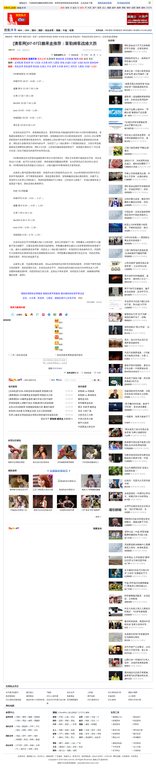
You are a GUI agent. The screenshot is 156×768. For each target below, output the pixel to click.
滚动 (36, 749)
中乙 (38, 726)
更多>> (98, 517)
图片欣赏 (137, 734)
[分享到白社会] (37, 314)
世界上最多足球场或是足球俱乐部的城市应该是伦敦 (33, 415)
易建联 (37, 721)
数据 (38, 739)
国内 (34, 30)
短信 (69, 747)
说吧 (133, 8)
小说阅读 (137, 750)
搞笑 (61, 344)
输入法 (62, 750)
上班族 (90, 692)
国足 (18, 730)
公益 (67, 717)
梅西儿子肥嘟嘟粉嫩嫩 (91, 490)
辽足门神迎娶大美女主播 (43, 490)
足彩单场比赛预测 (110, 37)
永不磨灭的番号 (12, 692)
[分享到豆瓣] (55, 314)
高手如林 (91, 696)
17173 (149, 8)
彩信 (81, 747)
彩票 (71, 30)
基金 (73, 721)
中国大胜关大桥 (85, 419)
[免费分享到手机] (66, 314)
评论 (73, 717)
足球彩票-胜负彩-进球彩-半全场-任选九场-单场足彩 (59, 37)
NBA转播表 (127, 30)
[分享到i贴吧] (60, 314)
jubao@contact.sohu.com (88, 763)
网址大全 (116, 737)
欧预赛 (19, 739)
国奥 (24, 730)
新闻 (62, 8)
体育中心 (10, 712)
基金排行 (137, 717)
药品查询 (137, 721)
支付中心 (41, 756)
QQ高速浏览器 (123, 3)
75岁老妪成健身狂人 (90, 462)
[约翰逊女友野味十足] (18, 501)
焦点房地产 (73, 712)
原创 (93, 734)
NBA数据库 (117, 30)
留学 (93, 730)
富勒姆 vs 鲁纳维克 (87, 395)
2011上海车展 (52, 696)
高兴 (61, 322)
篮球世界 (9, 717)
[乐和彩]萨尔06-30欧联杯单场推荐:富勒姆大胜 (31, 391)
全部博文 (134, 756)
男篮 (24, 721)
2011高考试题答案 (13, 700)
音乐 (93, 721)
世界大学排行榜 (134, 700)
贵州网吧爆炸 (72, 700)
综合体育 (49, 30)
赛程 (24, 717)
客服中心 (67, 756)
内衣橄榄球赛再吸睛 (65, 462)
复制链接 (74, 55)
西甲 (30, 736)
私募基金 (70, 696)
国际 (40, 30)
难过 (61, 328)
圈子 (61, 743)
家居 (99, 8)
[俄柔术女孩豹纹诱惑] (17, 452)
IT (86, 8)
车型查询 (137, 743)
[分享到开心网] (43, 314)
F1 (17, 749)
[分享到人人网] (49, 314)
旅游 (54, 734)
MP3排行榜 (138, 730)
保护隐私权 (86, 756)
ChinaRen (62, 712)
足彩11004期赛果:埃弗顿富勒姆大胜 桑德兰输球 (31, 407)
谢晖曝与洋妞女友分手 (19, 490)
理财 (67, 721)
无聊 (61, 350)
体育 (67, 8)
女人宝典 (137, 747)
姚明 (30, 721)
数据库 (25, 726)
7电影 (49, 692)
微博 (119, 8)
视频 (109, 8)
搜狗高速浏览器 (105, 3)
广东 (79, 743)
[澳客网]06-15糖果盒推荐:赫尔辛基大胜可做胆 (31, 399)
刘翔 (30, 749)
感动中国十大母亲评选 (35, 700)
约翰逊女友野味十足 (19, 510)
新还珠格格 (10, 696)
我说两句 (89, 737)
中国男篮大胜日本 (86, 427)
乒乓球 (19, 745)
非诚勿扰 (111, 696)
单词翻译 (137, 737)
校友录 (98, 737)
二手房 (73, 724)
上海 (73, 743)
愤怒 (61, 339)
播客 (87, 724)
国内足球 (9, 726)
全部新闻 (125, 756)
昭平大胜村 (83, 423)
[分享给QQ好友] (31, 314)
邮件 (114, 8)
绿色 (99, 734)
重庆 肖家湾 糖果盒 (87, 407)
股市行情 (116, 730)
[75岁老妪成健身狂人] (91, 452)
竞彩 (91, 59)
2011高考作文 (93, 700)
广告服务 (58, 756)
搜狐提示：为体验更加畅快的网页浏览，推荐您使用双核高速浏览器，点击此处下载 (55, 3)
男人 (73, 737)
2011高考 (112, 700)
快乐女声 (70, 692)
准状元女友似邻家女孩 (43, 510)
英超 (18, 736)
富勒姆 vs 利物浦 (86, 391)
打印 (86, 55)
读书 (87, 734)
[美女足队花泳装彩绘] (42, 452)
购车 (61, 724)
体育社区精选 (14, 440)
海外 (36, 736)
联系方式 (76, 756)
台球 (38, 745)
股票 (61, 721)
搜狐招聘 (49, 756)
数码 (61, 737)
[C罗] (91, 501)
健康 (67, 734)
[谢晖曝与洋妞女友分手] (18, 481)
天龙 (54, 747)
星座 (73, 730)
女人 (104, 8)
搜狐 (55, 712)
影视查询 (116, 721)
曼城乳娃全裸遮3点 (67, 490)
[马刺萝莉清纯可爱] (67, 501)
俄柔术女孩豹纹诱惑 (16, 462)
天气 (61, 734)
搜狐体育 (8, 37)
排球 (26, 745)
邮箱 (67, 743)
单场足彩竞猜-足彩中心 (91, 37)
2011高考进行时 (114, 692)
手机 (67, 737)
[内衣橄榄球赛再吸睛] (67, 452)
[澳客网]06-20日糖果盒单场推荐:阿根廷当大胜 (31, 395)
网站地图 (117, 756)
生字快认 (116, 750)
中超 (65, 30)
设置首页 (21, 756)
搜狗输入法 (117, 717)
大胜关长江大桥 (85, 415)
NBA (20, 30)
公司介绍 (108, 756)
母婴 (61, 730)
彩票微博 (51, 59)
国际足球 (9, 736)
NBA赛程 (108, 30)
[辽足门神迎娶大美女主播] (42, 481)
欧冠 (26, 739)
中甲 (32, 726)
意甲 (24, 736)
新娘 (67, 730)
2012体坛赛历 (146, 30)
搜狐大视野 (132, 692)
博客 (124, 8)
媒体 (86, 59)
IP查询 (136, 724)
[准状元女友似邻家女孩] (42, 501)
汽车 (89, 8)
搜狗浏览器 (117, 743)
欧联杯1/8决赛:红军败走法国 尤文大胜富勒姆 (30, 411)
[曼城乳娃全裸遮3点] (67, 481)
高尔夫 (23, 749)
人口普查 (132, 696)
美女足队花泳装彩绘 (41, 462)
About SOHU (97, 756)
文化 (81, 734)
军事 (61, 717)
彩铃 (75, 747)
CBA (27, 30)
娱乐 (74, 8)
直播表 (37, 717)
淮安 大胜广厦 (84, 411)
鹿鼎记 (62, 747)
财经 (82, 8)
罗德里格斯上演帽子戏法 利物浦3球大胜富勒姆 (31, 403)
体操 (32, 745)
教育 (81, 730)
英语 (99, 730)
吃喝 (73, 734)
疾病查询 (116, 734)
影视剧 (94, 724)
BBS (128, 8)
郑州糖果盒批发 (85, 403)
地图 (69, 750)
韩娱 (87, 721)
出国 (87, 730)
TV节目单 (116, 747)
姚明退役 (30, 696)
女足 (36, 730)
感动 (61, 333)
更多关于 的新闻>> (57, 419)
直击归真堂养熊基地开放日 (70, 355)
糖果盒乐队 (83, 399)
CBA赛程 (136, 30)
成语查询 (116, 724)
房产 (94, 8)
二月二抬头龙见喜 (18, 355)
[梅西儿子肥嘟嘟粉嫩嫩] (91, 481)
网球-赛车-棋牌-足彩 (22, 37)
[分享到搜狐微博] (26, 314)
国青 (30, 730)
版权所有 (104, 760)
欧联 (32, 739)
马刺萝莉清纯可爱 (67, 510)
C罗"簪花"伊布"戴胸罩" (91, 510)
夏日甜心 (30, 692)
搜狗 (143, 8)
